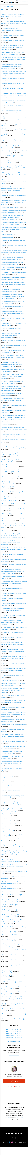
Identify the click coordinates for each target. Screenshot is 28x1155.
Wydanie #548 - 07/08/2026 (14, 1035)
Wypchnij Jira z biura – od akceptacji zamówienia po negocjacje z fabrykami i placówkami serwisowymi (11, 364)
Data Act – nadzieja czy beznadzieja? (12, 328)
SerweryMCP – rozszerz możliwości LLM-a (13, 240)
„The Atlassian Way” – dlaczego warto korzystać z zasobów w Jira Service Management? (11, 542)
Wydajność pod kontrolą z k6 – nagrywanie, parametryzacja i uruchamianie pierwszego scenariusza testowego (13, 945)
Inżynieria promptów (7, 237)
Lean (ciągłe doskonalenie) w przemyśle (12, 554)
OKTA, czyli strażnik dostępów (10, 680)
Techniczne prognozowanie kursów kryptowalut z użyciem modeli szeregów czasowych (12, 622)
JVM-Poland (19, 1117)
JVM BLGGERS (11, 2)
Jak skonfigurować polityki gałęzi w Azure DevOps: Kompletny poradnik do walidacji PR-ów (13, 167)
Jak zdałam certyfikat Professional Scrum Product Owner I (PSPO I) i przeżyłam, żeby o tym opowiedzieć (13, 797)
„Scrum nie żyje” (6, 530)
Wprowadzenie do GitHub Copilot (11, 935)
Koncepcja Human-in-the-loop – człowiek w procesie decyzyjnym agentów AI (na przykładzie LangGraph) (13, 388)
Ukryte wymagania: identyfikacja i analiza (13, 40)
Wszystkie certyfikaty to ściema (10, 207)
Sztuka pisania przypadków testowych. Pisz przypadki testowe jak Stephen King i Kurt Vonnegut (13, 471)
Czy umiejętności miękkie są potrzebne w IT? (14, 663)
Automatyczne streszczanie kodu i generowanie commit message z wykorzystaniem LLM (10, 335)
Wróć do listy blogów (7, 6)
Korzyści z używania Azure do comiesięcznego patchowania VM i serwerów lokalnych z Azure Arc (14, 441)
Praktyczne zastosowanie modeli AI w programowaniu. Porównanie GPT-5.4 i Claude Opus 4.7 (13, 181)
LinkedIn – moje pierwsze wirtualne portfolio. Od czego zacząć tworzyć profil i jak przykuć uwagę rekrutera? (13, 714)
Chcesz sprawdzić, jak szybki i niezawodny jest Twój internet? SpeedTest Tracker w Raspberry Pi (14, 252)
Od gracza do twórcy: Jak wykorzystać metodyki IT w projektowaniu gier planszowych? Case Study (12, 217)
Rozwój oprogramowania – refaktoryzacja (13, 1019)
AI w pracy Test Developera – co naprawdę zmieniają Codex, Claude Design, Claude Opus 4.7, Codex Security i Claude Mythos (13, 188)
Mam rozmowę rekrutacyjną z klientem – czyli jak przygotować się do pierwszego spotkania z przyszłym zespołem (13, 73)
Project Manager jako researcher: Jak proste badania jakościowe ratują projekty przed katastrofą (13, 202)
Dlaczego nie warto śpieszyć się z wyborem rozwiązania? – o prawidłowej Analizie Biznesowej (13, 690)
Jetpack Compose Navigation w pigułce (12, 588)
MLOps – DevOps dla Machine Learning (12, 632)
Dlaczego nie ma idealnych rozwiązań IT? (13, 83)
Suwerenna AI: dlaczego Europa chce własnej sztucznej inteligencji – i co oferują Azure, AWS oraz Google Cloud (13, 95)
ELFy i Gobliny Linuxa (7, 234)
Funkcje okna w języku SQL (9, 931)
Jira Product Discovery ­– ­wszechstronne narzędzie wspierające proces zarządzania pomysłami (12, 736)
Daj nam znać (14, 1057)
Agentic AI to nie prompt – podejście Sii (12, 105)
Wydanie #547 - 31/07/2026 (14, 1037)
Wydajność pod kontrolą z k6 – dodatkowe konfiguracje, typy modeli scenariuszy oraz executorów (13, 921)
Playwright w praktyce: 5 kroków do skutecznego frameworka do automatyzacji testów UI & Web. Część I (12, 571)
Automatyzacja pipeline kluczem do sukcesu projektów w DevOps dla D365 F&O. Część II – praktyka (13, 525)
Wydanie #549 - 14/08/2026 (14, 1033)
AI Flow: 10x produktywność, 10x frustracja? (14, 245)
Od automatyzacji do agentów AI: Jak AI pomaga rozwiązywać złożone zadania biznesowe (12, 376)
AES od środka (6, 424)
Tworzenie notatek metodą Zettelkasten (12, 955)
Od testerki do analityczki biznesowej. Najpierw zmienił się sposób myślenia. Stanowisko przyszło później (11, 66)
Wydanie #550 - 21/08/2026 (14, 1031)
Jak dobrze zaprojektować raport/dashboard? (14, 724)
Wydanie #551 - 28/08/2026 (14, 1029)
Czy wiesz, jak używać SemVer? (10, 891)
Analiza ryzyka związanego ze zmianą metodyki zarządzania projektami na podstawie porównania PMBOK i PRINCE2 (13, 498)
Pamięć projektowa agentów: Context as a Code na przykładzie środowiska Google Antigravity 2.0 (12, 47)
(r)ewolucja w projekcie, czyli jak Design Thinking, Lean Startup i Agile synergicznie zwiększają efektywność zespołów (12, 535)
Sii (2, 10)
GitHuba (7, 1117)
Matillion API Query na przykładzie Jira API (13, 340)
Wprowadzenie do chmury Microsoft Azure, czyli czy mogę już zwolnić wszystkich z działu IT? (13, 454)
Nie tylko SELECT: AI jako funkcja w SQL (13, 156)
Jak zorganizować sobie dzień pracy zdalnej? (14, 950)
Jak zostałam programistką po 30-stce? (12, 965)
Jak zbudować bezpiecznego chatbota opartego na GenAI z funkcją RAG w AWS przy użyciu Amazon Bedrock (13, 296)
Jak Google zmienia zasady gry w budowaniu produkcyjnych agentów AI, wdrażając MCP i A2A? (13, 229)
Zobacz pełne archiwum (14, 1041)
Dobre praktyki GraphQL (8, 940)
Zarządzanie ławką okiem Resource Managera (14, 564)
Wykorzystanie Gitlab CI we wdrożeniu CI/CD (14, 741)
